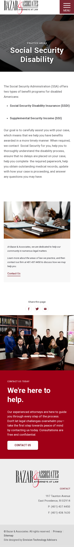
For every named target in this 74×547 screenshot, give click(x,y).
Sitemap (8, 535)
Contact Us (13, 273)
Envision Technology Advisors (40, 539)
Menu (66, 10)
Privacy (57, 531)
